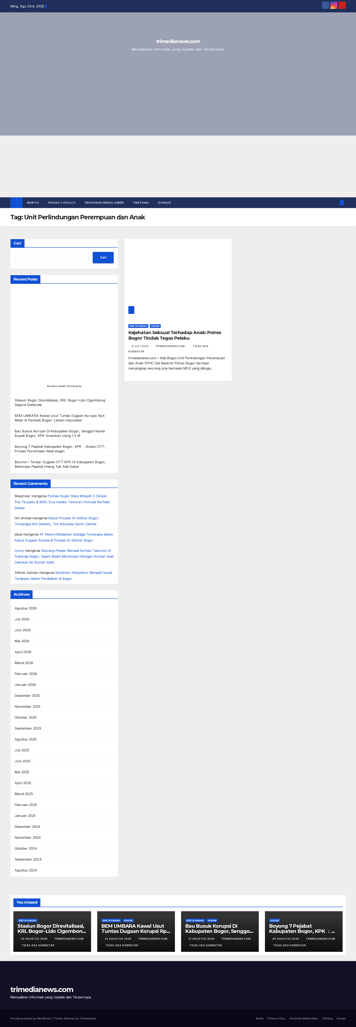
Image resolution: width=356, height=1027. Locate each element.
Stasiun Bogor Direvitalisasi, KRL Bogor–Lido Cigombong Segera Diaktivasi (51, 931)
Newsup (69, 1018)
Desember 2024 (27, 827)
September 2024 (28, 859)
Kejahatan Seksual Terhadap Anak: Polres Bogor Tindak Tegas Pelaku (174, 335)
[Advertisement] (178, 166)
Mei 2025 (22, 772)
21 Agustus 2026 (202, 938)
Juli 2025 (22, 750)
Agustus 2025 (25, 739)
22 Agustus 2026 (34, 938)
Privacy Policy (62, 203)
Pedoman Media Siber (104, 203)
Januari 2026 (25, 685)
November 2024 (28, 837)
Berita (33, 203)
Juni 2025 (22, 761)
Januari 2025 (25, 816)
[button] (335, 203)
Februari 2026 (26, 674)
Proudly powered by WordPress (31, 1018)
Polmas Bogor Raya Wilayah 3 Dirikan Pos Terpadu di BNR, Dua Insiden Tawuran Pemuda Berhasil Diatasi (62, 502)
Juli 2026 (22, 619)
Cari (17, 243)
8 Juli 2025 (141, 346)
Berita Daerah (138, 326)
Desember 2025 (27, 696)
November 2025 (28, 706)
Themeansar (88, 1018)
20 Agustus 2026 (286, 938)
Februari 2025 (26, 805)
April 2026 (23, 652)
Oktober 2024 (26, 848)
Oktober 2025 (25, 717)
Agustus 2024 (26, 870)
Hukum (155, 326)
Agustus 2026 (26, 608)
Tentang (141, 203)
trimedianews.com (178, 41)
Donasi (164, 203)
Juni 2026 (23, 630)
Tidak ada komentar (38, 945)
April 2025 (23, 783)
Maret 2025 (24, 794)
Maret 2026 (24, 663)
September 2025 (28, 728)
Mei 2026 (22, 641)
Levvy (19, 551)
